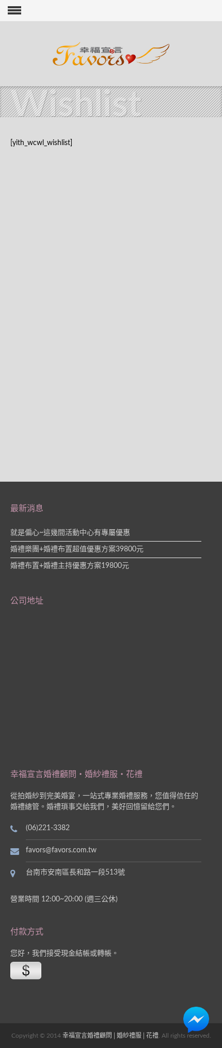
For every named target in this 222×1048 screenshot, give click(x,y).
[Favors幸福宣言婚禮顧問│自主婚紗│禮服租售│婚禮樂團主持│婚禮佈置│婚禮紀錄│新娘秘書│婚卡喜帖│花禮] (111, 53)
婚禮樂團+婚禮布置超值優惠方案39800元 (77, 549)
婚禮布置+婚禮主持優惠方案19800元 (69, 565)
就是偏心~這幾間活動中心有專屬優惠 (70, 532)
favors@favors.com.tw (61, 850)
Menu (10, 10)
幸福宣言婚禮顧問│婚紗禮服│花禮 (110, 1036)
